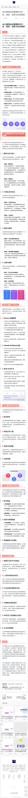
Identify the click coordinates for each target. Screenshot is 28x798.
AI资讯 (6, 7)
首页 (3, 7)
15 (12, 720)
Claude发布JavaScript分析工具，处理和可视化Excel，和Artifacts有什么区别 (21, 734)
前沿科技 (14, 7)
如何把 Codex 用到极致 (21, 716)
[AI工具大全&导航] (14, 2)
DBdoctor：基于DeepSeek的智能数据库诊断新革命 (21, 750)
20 (26, 737)
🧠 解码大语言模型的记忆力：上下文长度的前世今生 (7, 717)
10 (12, 737)
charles (5, 18)
